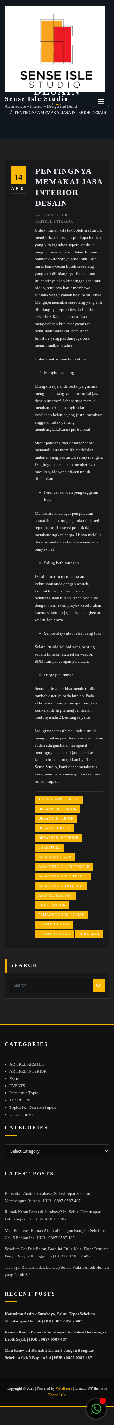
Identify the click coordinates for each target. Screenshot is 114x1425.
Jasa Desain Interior (61, 886)
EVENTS (17, 1086)
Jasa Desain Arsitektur (64, 867)
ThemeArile (57, 1395)
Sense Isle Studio (37, 98)
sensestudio (53, 215)
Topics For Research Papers (33, 1107)
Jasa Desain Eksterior (62, 876)
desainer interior (58, 838)
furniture (49, 847)
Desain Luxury (54, 828)
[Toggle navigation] (101, 102)
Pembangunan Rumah (61, 915)
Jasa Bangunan (54, 857)
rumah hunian (54, 924)
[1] (96, 1412)
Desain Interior (55, 818)
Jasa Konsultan (55, 895)
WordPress (64, 1388)
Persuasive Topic (24, 1092)
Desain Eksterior (57, 809)
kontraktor (52, 905)
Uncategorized (22, 1114)
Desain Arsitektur (59, 799)
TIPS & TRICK (22, 1100)
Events (15, 1078)
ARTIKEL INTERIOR (54, 221)
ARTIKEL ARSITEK (27, 1064)
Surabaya (89, 934)
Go (98, 985)
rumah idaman (54, 934)
